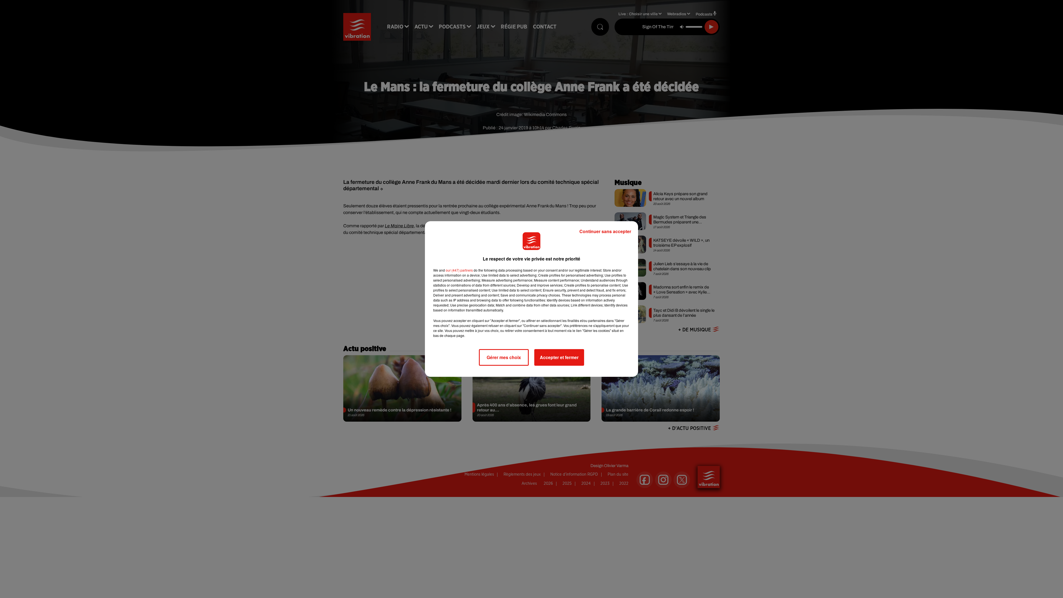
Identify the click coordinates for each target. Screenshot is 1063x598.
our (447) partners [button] (459, 270)
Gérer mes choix (504, 357)
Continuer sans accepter (605, 231)
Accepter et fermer (559, 357)
